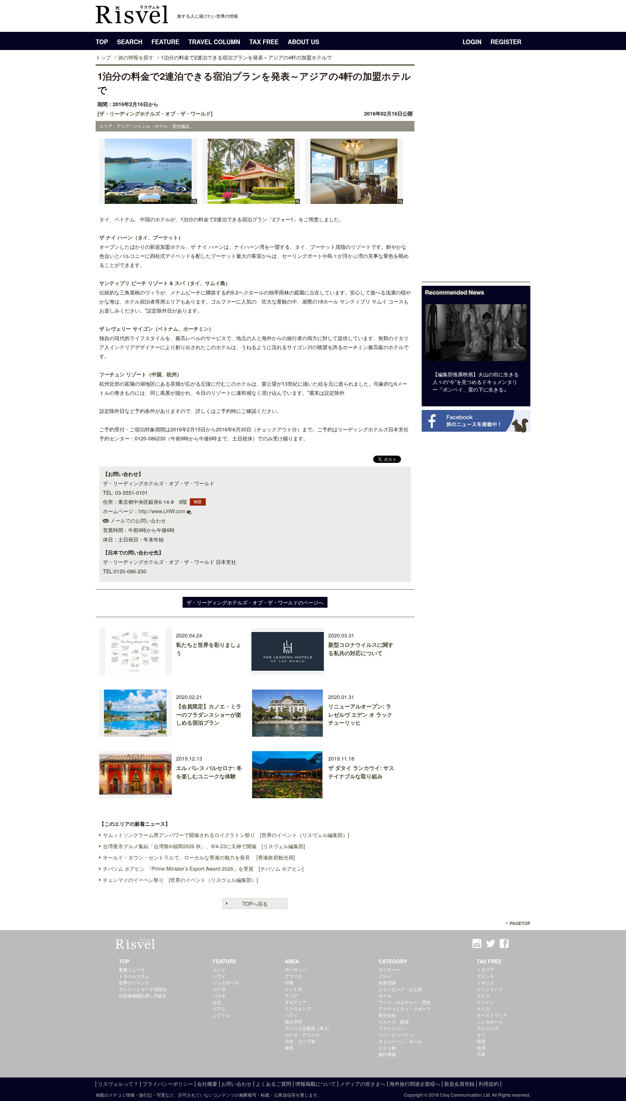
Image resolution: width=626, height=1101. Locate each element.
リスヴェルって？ (118, 1083)
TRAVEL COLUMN (214, 41)
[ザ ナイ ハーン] (148, 200)
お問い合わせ (236, 1083)
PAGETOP (520, 923)
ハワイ (219, 976)
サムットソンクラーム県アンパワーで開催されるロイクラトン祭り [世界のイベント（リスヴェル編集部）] (226, 834)
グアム (219, 1008)
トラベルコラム (134, 976)
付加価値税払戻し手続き (143, 995)
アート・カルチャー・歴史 (405, 1002)
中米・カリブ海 (300, 1041)
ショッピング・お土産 (400, 989)
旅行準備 (387, 1054)
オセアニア (295, 1002)
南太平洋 (293, 1021)
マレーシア (487, 1028)
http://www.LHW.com (161, 511)
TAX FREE (264, 41)
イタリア (485, 969)
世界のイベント (134, 982)
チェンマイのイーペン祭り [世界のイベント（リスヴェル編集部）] (180, 879)
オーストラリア (492, 1015)
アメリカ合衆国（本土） (309, 1028)
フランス (485, 976)
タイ (481, 1034)
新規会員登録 (459, 1083)
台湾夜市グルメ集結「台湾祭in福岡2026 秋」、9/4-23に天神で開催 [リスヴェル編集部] (204, 846)
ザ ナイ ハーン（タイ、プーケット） (141, 237)
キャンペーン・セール (400, 1041)
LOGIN (472, 41)
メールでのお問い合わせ (138, 520)
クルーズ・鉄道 (394, 1021)
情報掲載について (315, 1083)
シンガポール (226, 982)
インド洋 (293, 989)
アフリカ (293, 976)
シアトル (221, 1015)
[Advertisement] (476, 173)
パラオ (219, 995)
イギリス (485, 982)
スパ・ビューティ (396, 1034)
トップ (103, 57)
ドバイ (219, 969)
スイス (483, 1008)
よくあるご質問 (273, 1083)
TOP (102, 41)
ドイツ (483, 995)
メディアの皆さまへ (362, 1083)
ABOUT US (303, 41)
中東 (289, 982)
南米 (289, 1048)
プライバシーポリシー (167, 1083)
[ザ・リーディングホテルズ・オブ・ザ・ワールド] (155, 113)
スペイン (485, 1002)
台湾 (481, 1048)
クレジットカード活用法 (143, 989)
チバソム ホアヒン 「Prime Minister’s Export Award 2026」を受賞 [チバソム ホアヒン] (203, 868)
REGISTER (506, 41)
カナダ (219, 989)
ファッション (392, 1028)
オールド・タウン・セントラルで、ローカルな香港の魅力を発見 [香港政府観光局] (199, 857)
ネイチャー (389, 969)
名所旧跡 (387, 982)
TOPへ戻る (255, 903)
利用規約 (489, 1083)
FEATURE (165, 41)
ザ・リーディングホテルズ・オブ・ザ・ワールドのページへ (255, 602)
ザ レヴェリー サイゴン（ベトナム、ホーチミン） (156, 328)
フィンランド (490, 989)
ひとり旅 (387, 1048)
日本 (481, 1054)
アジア (291, 995)
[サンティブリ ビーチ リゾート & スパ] (251, 200)
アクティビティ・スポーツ (405, 1008)
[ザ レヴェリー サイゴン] (354, 200)
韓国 (481, 1041)
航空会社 (387, 1015)
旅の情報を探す (136, 57)
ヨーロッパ (295, 969)
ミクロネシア (298, 1008)
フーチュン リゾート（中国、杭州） (140, 374)
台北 (217, 1002)
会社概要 (207, 1083)
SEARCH (129, 41)
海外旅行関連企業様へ (414, 1083)
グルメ (385, 976)
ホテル (385, 995)
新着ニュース (132, 969)
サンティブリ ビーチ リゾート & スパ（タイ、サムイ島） (164, 282)
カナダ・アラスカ (302, 1034)
